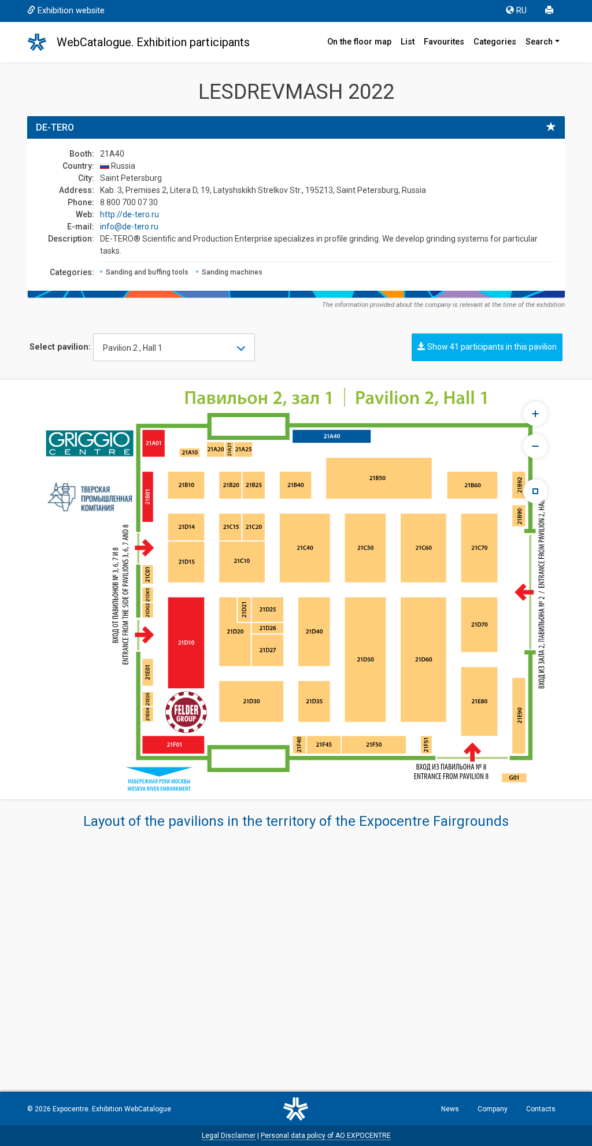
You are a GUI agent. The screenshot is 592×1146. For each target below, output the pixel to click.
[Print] (550, 11)
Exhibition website (71, 11)
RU (521, 11)
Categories (494, 42)
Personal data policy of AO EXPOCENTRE (326, 1136)
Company (493, 1109)
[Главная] (42, 42)
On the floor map (359, 42)
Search (539, 42)
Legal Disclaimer (229, 1136)
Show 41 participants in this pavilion (491, 346)
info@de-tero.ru (129, 226)
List (408, 42)
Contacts (541, 1109)
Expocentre (70, 1109)
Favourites (444, 42)
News (450, 1109)
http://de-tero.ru (129, 214)
